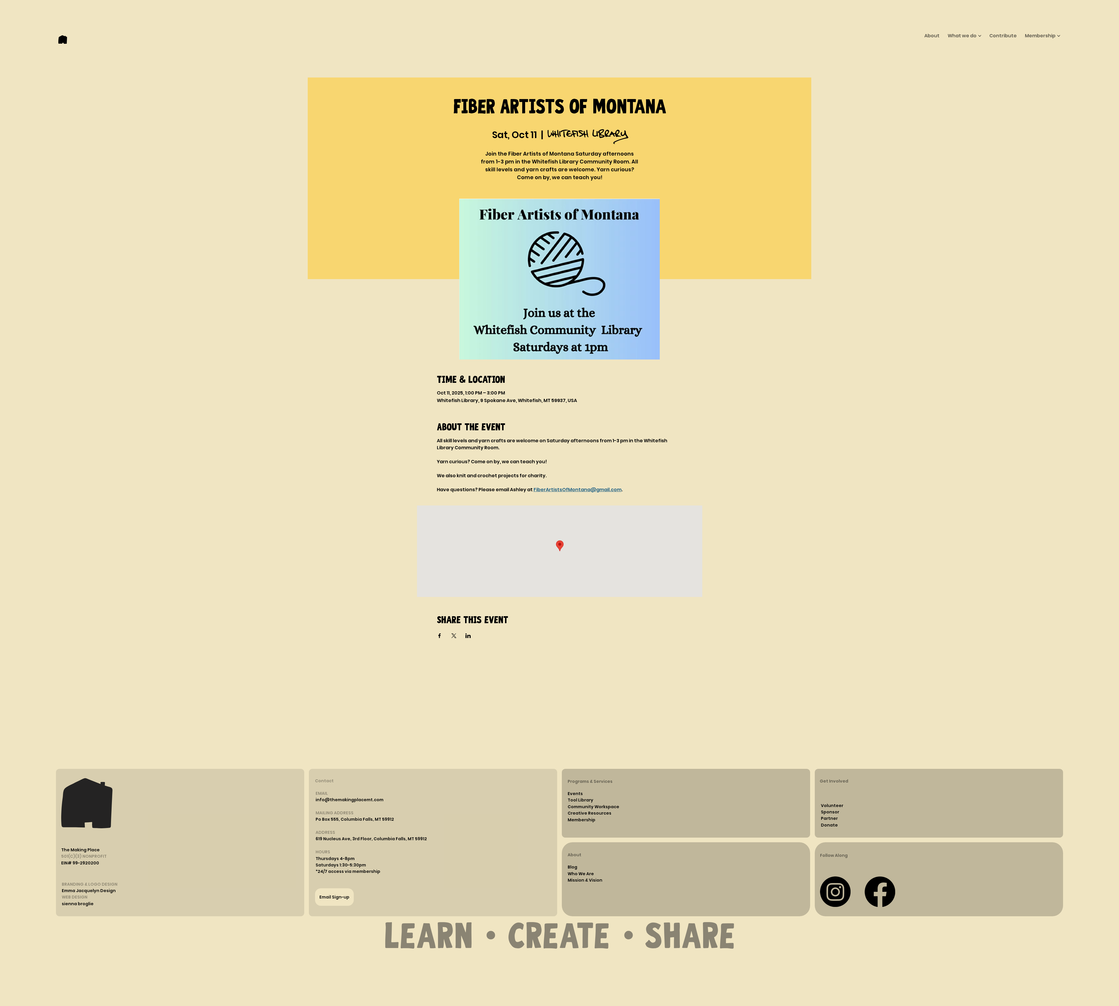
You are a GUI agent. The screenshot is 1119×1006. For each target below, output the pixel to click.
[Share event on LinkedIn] (468, 635)
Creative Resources (589, 813)
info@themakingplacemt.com (349, 800)
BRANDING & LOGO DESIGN (89, 884)
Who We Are (581, 874)
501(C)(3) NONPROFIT (84, 856)
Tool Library (580, 800)
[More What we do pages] (979, 35)
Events (575, 794)
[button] (335, 858)
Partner (829, 818)
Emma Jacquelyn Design (89, 891)
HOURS (323, 852)
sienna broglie (78, 904)
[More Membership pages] (1058, 35)
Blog (572, 867)
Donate (829, 825)
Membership (581, 820)
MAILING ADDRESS (334, 813)
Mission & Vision (585, 880)
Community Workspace (593, 807)
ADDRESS (325, 832)
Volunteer (832, 805)
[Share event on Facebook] (439, 635)
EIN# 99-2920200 (80, 863)
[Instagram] (835, 891)
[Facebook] (880, 891)
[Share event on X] (454, 635)
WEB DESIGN (74, 897)
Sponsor (830, 812)
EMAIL (322, 793)
